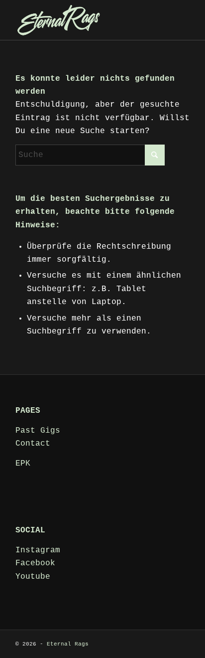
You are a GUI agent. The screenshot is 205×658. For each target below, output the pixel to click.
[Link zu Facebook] (152, 642)
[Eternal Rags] (85, 20)
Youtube (32, 576)
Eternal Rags (68, 644)
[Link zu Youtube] (182, 642)
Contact (32, 443)
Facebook (35, 563)
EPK (22, 463)
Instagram (37, 550)
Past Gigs (37, 430)
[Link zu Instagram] (167, 642)
